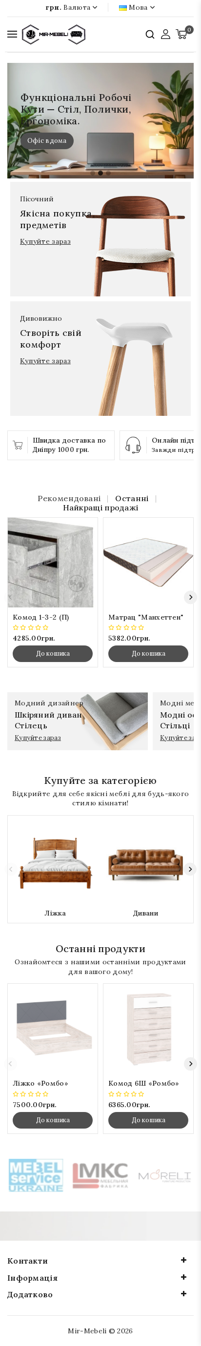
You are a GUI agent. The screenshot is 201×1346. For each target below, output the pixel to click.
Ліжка (55, 913)
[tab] (92, 173)
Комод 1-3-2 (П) (41, 617)
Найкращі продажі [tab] (101, 507)
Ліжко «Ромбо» (40, 1083)
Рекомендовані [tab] (69, 498)
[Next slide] (190, 597)
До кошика (53, 653)
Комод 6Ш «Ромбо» (144, 1083)
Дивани (145, 913)
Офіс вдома (47, 141)
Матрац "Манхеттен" (145, 617)
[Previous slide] (10, 597)
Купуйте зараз (45, 241)
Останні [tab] (131, 498)
